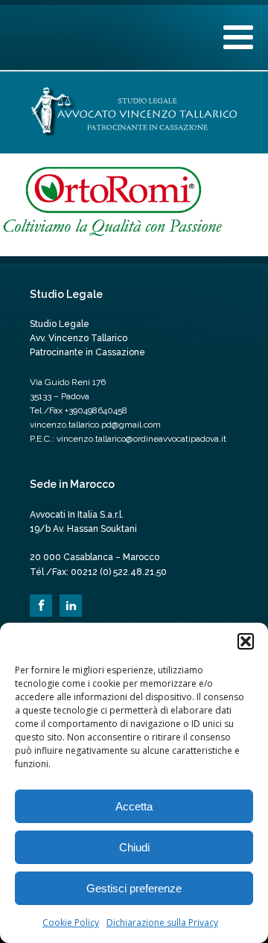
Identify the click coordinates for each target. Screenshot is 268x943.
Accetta (134, 806)
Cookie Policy (70, 922)
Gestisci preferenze (134, 888)
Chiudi (134, 847)
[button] (245, 641)
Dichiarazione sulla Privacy (162, 922)
